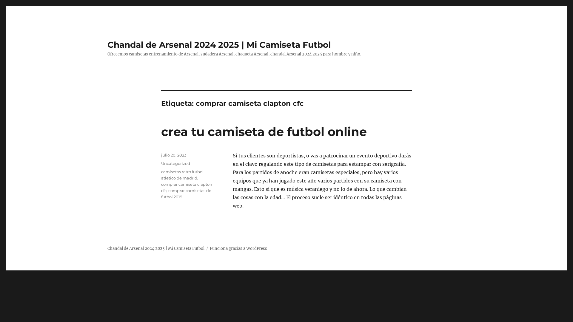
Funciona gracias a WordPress (238, 248)
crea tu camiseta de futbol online (264, 131)
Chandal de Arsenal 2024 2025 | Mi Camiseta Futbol (219, 45)
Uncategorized (175, 163)
